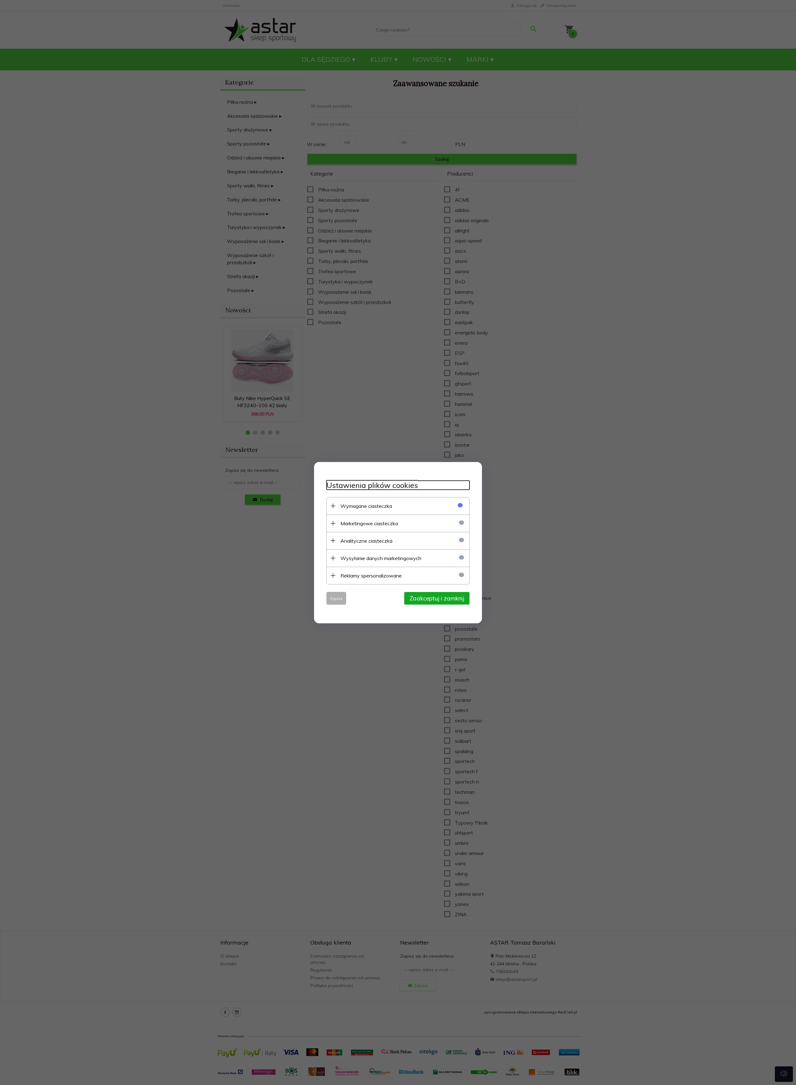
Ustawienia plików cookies (372, 485)
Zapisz (336, 598)
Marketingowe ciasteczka (369, 523)
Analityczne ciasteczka (366, 540)
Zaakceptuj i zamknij (437, 598)
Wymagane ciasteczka (366, 506)
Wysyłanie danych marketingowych (380, 558)
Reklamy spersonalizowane (371, 575)
